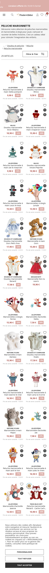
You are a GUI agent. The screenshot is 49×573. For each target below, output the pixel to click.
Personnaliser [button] (24, 552)
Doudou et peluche (15, 45)
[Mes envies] (42, 15)
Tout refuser (24, 558)
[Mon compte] (37, 15)
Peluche (29, 45)
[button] (4, 15)
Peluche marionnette (13, 48)
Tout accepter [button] (24, 565)
